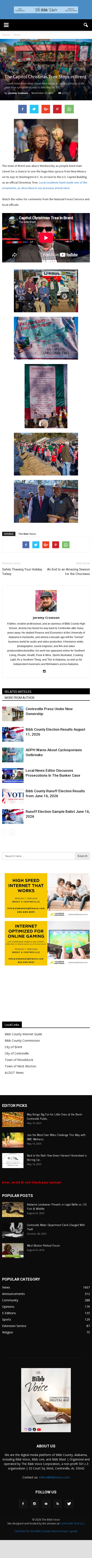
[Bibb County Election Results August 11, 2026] (13, 734)
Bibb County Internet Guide (23, 1034)
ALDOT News (14, 1073)
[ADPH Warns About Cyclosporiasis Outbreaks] (13, 755)
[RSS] (57, 1504)
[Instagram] (46, 671)
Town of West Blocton (20, 1066)
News (6, 1287)
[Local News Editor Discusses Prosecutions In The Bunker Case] (13, 775)
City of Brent (13, 1047)
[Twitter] (69, 1504)
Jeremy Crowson (18, 93)
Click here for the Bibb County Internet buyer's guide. (46, 1531)
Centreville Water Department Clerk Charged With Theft (56, 1226)
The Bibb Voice (27, 533)
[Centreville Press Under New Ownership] (13, 713)
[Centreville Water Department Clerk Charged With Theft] (13, 1230)
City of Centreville (17, 1053)
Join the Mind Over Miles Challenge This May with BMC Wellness (56, 1136)
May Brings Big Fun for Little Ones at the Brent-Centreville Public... (55, 1116)
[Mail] (46, 1504)
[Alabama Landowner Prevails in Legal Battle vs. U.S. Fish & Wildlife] (13, 1209)
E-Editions (9, 1313)
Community (10, 1300)
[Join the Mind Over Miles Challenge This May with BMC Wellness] (13, 1140)
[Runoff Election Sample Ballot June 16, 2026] (13, 816)
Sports (6, 1319)
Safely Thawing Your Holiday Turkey (22, 571)
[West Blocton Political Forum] (13, 1250)
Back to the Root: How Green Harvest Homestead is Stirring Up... (57, 1157)
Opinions (8, 1307)
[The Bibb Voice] (46, 9)
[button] (86, 25)
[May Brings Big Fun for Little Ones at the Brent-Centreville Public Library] (13, 1119)
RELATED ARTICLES (18, 691)
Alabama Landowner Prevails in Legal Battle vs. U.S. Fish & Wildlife (57, 1206)
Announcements (13, 1294)
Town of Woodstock (19, 1060)
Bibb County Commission (22, 1040)
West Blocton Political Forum (43, 1245)
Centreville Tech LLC (72, 1523)
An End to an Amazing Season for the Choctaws (68, 571)
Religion (7, 1332)
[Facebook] (23, 1504)
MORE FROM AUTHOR (19, 697)
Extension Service (14, 1326)
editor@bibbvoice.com (54, 1477)
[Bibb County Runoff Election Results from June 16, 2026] (13, 796)
